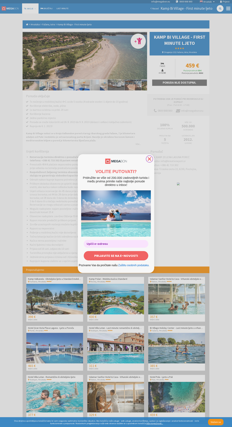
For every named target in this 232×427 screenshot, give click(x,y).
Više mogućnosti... (154, 423)
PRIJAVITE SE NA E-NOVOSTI (116, 256)
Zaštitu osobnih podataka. (133, 265)
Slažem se (216, 422)
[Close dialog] (149, 159)
